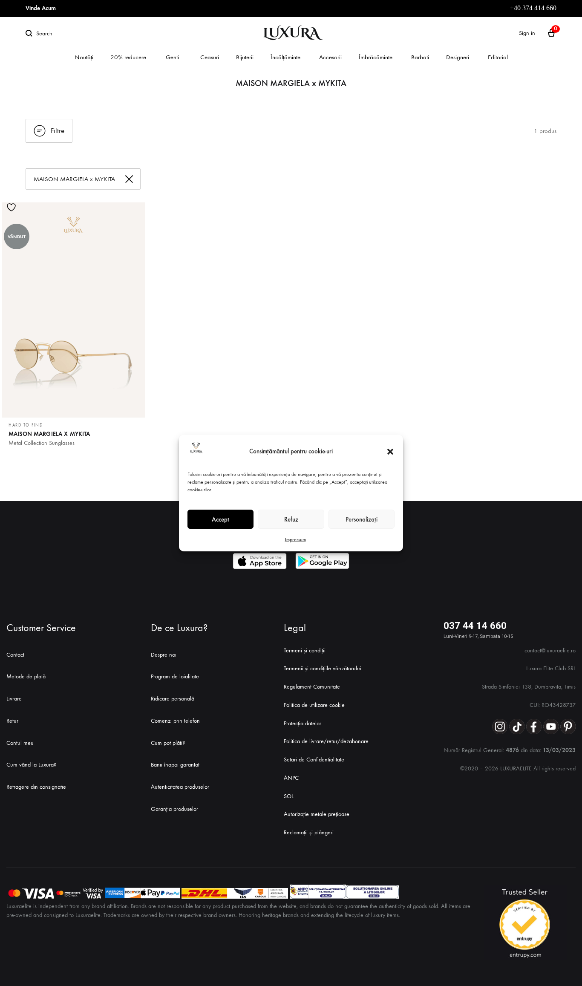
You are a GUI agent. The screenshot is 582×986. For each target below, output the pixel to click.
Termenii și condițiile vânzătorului (322, 668)
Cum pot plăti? (168, 743)
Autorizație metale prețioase (316, 814)
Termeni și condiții (305, 650)
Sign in (527, 33)
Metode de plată (26, 676)
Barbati (420, 57)
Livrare (14, 698)
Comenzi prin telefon (175, 720)
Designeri (457, 57)
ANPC (291, 777)
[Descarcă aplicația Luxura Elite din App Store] (259, 561)
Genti (172, 57)
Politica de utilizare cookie (314, 705)
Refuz (291, 519)
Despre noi (163, 654)
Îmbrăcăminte (375, 57)
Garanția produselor (174, 809)
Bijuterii (245, 57)
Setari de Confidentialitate (314, 759)
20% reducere (128, 57)
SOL (289, 796)
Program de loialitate (175, 676)
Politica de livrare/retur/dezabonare (326, 741)
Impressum (295, 539)
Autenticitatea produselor (180, 786)
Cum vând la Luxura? (31, 764)
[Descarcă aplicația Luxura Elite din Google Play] (322, 561)
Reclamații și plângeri (309, 832)
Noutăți (84, 57)
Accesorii (330, 57)
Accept (220, 519)
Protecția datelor (302, 723)
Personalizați (361, 519)
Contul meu (20, 743)
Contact (15, 654)
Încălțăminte (285, 57)
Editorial (498, 57)
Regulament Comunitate (312, 686)
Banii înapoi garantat (175, 764)
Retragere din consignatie (36, 786)
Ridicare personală (172, 698)
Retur (12, 720)
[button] (390, 451)
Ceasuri (209, 57)
